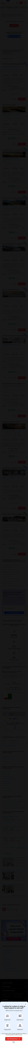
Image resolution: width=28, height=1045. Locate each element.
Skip (14, 1042)
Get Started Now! (12, 1039)
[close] (25, 1004)
